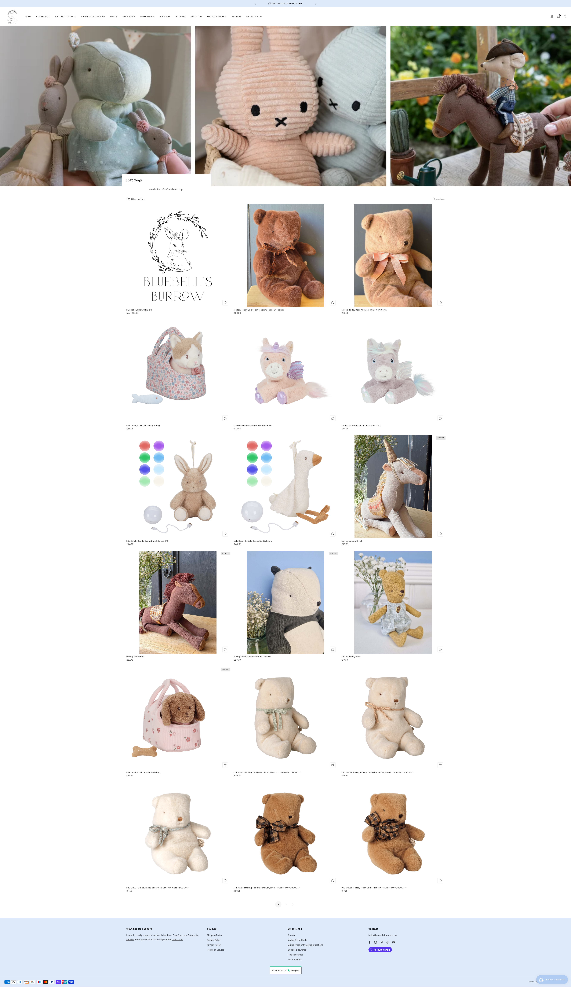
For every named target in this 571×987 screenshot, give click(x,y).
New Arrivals (43, 16)
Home (28, 16)
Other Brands (147, 16)
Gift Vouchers (295, 959)
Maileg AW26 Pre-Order (93, 16)
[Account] (551, 16)
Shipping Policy (214, 935)
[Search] (565, 16)
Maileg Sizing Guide (297, 940)
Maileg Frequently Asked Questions (305, 945)
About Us (236, 16)
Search (291, 935)
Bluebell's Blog (254, 16)
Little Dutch (129, 16)
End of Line (196, 16)
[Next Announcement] (316, 3)
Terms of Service (215, 950)
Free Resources (295, 954)
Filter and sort (138, 199)
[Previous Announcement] (255, 3)
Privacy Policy (214, 945)
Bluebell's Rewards (216, 16)
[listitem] (285, 3)
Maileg (113, 16)
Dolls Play (165, 16)
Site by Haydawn (536, 982)
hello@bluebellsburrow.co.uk (382, 935)
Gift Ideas (180, 16)
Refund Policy (214, 940)
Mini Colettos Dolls (65, 16)
